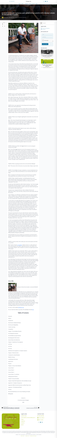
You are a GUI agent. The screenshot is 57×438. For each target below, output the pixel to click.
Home (20, 3)
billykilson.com (21, 307)
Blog (36, 3)
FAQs (22, 419)
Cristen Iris (23, 415)
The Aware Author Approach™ (28, 417)
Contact (33, 3)
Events (30, 3)
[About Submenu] (24, 3)
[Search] (41, 23)
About (22, 3)
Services (26, 3)
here (33, 309)
